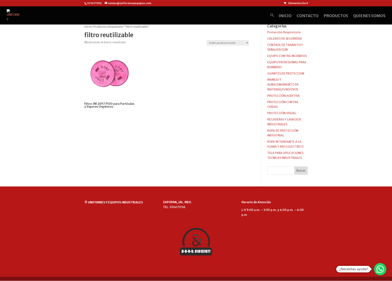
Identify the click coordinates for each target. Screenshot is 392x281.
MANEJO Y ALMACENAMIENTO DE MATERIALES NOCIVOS (283, 84)
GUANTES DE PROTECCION (285, 73)
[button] (272, 19)
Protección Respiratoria (284, 32)
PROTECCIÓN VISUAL (281, 113)
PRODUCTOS (336, 16)
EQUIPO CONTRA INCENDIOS (287, 56)
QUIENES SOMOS (369, 16)
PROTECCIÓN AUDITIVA (283, 96)
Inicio (87, 26)
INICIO (285, 16)
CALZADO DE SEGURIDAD (284, 38)
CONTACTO (307, 16)
